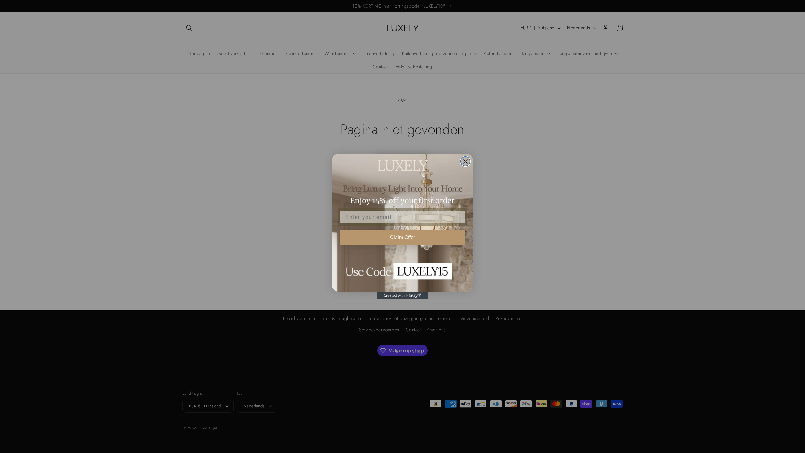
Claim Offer (402, 237)
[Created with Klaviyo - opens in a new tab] (402, 295)
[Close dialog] (465, 161)
